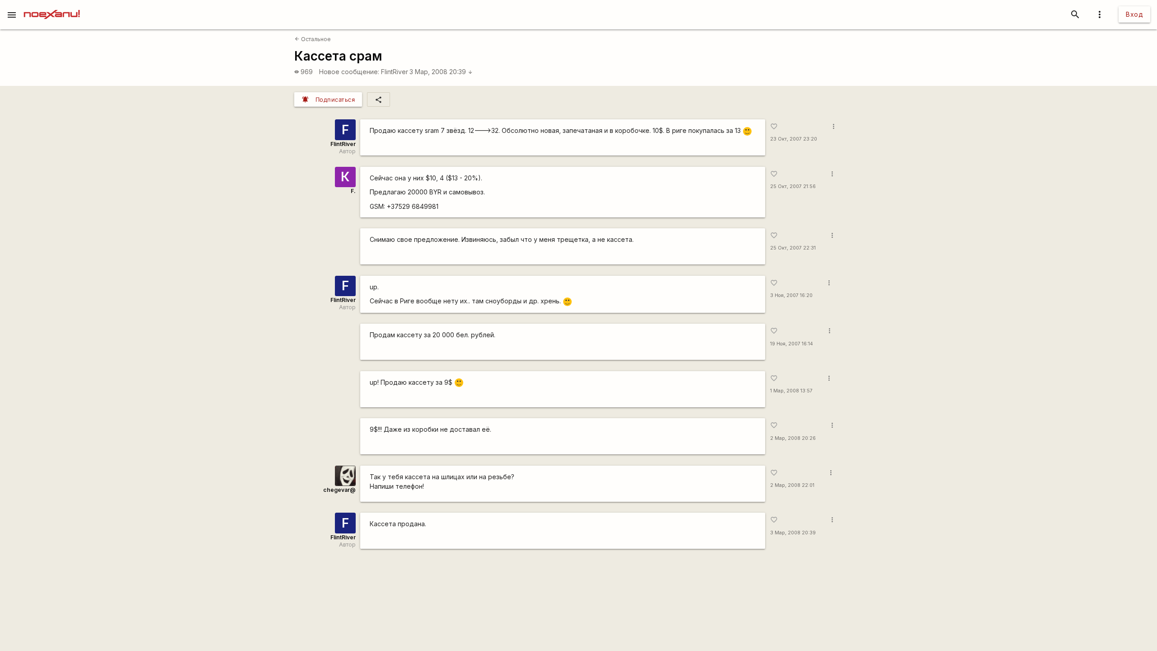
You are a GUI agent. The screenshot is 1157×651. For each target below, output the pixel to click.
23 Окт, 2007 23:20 (793, 139)
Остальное (312, 39)
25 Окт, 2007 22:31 (793, 248)
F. (353, 191)
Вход (1134, 14)
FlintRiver (394, 71)
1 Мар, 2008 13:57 (791, 391)
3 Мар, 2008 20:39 (441, 71)
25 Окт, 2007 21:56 (793, 186)
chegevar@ (339, 489)
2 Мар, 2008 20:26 (793, 438)
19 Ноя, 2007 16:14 (791, 344)
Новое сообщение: (349, 71)
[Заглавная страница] (52, 6)
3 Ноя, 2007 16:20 (791, 295)
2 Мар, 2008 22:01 (792, 485)
